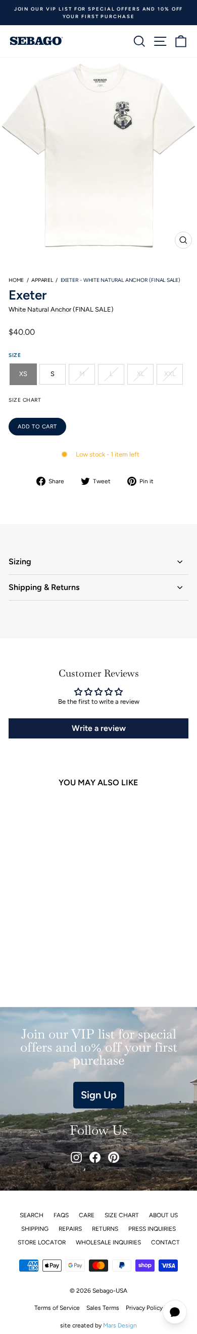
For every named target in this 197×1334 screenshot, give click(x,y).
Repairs (70, 1228)
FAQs (61, 1215)
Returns (105, 1228)
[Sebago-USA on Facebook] (95, 1157)
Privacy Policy (144, 1307)
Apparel (42, 280)
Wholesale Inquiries (108, 1242)
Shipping (34, 1228)
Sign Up (99, 1095)
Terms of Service (57, 1307)
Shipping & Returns (44, 587)
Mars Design (120, 1325)
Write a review (99, 728)
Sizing (20, 561)
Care (86, 1215)
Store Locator (42, 1242)
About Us (163, 1215)
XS (23, 374)
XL (140, 374)
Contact (165, 1242)
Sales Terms (102, 1307)
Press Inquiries (152, 1228)
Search (31, 1215)
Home (16, 280)
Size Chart (122, 1215)
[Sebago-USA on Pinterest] (113, 1157)
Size (15, 355)
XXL (170, 374)
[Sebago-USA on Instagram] (76, 1157)
